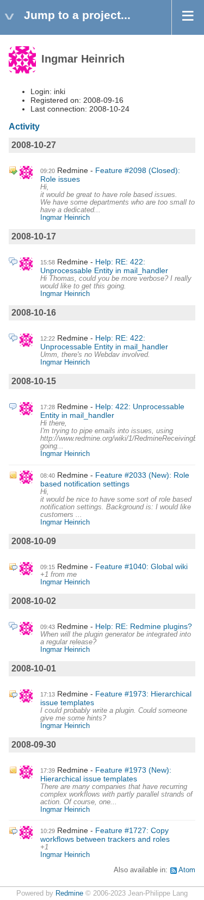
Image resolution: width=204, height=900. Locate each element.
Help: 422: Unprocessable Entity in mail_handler (112, 411)
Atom (186, 870)
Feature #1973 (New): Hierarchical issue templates (105, 774)
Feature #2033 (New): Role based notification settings (114, 479)
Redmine (69, 893)
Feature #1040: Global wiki (141, 566)
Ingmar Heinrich (65, 217)
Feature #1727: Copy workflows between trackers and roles (105, 834)
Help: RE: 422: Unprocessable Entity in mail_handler (104, 266)
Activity (24, 126)
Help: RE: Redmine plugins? (143, 626)
